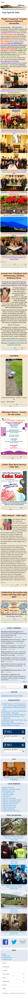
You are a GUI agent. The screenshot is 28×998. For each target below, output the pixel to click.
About (4, 963)
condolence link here (14, 344)
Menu (2, 2)
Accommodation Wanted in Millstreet (14, 714)
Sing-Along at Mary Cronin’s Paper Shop (15, 720)
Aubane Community (8, 787)
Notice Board (12, 349)
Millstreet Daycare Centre (10, 803)
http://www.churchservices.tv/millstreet (14, 340)
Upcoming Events (12, 267)
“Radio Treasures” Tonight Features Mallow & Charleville (14, 21)
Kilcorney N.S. (6, 796)
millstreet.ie (5, 981)
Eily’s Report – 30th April (14, 515)
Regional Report (14, 586)
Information (6, 974)
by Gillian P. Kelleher (15, 456)
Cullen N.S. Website (8, 794)
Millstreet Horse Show (9, 805)
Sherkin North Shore (8, 809)
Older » (24, 681)
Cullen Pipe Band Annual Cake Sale (14, 466)
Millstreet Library (17, 458)
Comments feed (7, 957)
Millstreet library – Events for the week (14, 413)
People (6, 267)
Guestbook (5, 966)
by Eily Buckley (13, 584)
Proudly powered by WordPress (17, 993)
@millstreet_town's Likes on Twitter (12, 695)
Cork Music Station (18, 41)
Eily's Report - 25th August (11, 713)
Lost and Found (15, 406)
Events (4, 985)
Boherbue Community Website (11, 789)
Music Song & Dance (14, 265)
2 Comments (22, 584)
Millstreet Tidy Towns (9, 807)
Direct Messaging (8, 722)
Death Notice (20, 349)
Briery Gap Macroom (8, 791)
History (4, 977)
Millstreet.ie (5, 993)
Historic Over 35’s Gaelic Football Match (15, 711)
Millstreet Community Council (11, 800)
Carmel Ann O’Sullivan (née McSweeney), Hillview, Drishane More (14, 275)
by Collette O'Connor (15, 507)
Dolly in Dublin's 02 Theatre (11, 725)
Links (3, 988)
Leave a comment (20, 264)
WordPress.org (6, 959)
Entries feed (6, 956)
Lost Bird (14, 356)
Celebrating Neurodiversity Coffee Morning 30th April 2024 (14, 594)
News (21, 265)
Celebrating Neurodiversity (12, 622)
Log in (4, 954)
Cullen (13, 509)
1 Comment (18, 348)
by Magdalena (12, 404)
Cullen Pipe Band (19, 509)
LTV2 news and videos (9, 798)
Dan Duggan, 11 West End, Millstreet (13, 723)
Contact (4, 970)
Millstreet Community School (11, 802)
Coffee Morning (23, 622)
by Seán (11, 264)
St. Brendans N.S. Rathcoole (10, 810)
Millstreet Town (5, 265)
